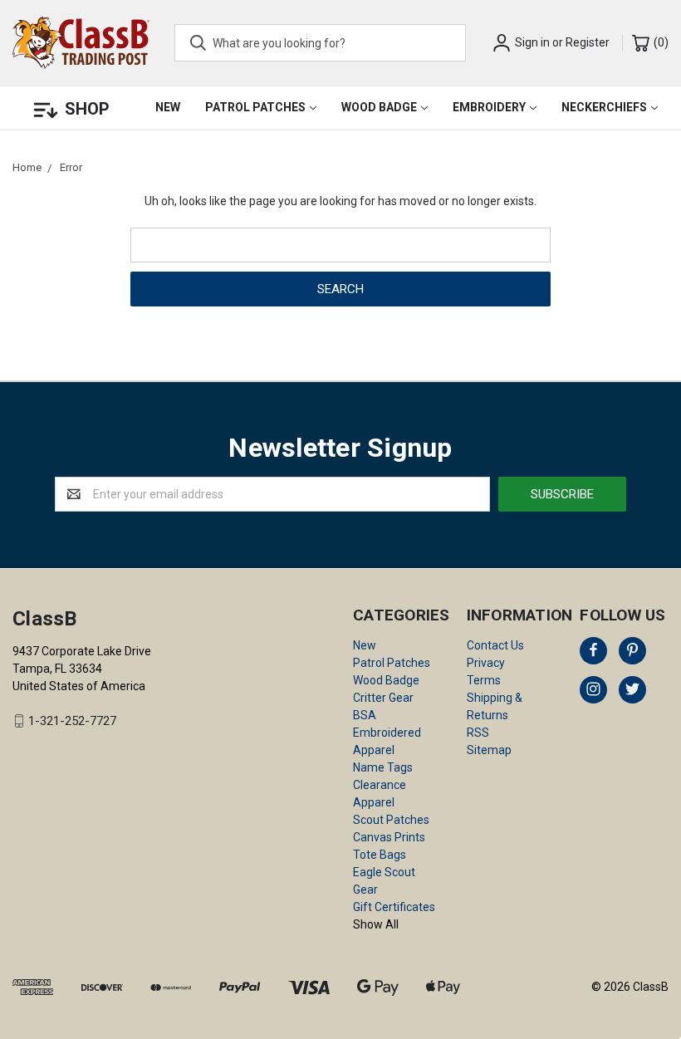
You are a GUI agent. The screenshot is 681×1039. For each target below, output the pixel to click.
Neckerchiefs (604, 107)
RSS (478, 732)
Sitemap (489, 750)
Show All (376, 924)
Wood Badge (379, 107)
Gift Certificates (394, 907)
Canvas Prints (389, 837)
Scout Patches (391, 819)
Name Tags (383, 767)
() (660, 42)
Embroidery (489, 107)
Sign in (532, 42)
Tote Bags (379, 854)
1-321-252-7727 (72, 720)
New (167, 107)
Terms (484, 680)
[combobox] (320, 42)
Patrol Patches (255, 107)
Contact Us (495, 645)
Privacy (486, 662)
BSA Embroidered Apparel (387, 732)
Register (588, 42)
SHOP (87, 109)
